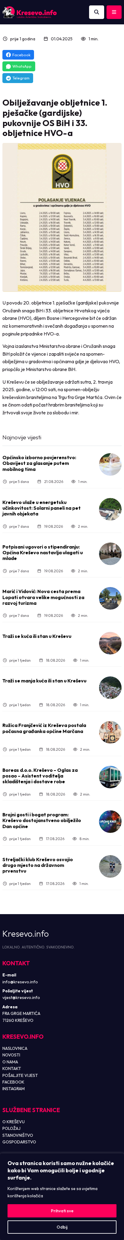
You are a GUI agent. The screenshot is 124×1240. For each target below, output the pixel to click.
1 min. (93, 39)
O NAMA (10, 1062)
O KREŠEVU (13, 1121)
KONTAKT (11, 1068)
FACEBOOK (13, 1082)
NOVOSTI (11, 1055)
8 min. (84, 838)
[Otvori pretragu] (96, 12)
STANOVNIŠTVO (17, 1135)
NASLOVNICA (14, 1048)
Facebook (21, 54)
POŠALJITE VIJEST (20, 1075)
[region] (62, 1196)
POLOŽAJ (11, 1128)
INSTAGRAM (13, 1088)
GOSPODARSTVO (19, 1142)
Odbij (62, 1227)
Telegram (20, 78)
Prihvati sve (62, 1211)
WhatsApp (22, 66)
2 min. (83, 526)
